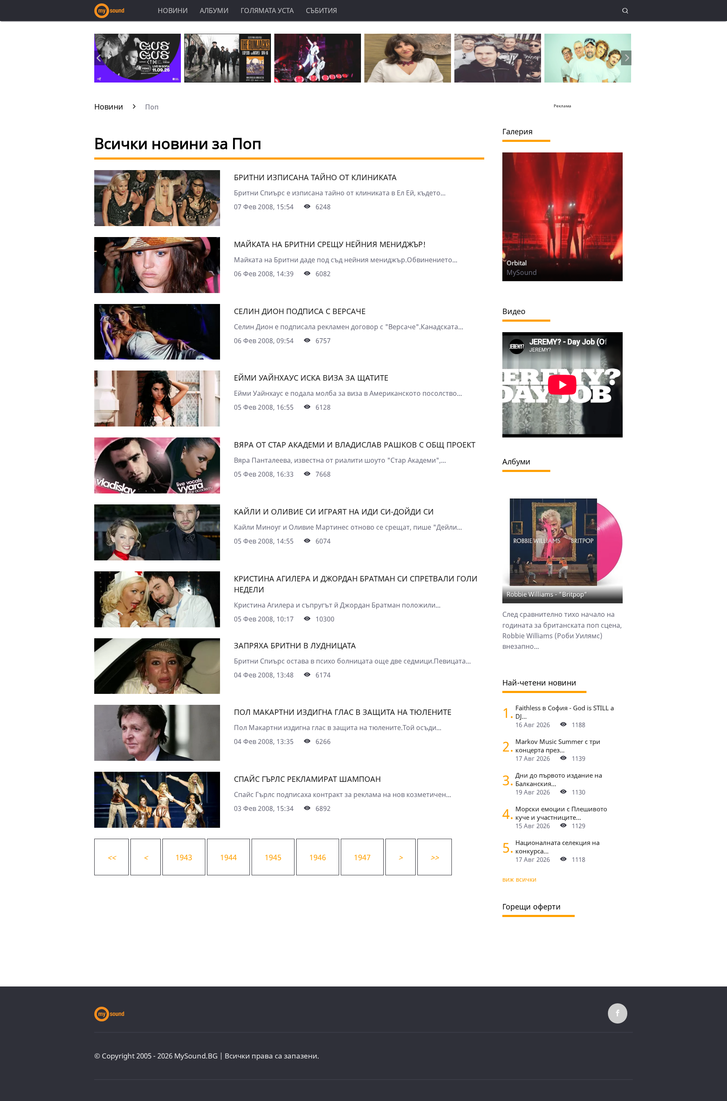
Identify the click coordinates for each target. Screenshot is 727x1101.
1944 (228, 857)
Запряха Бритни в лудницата (295, 645)
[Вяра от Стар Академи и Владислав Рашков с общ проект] (157, 490)
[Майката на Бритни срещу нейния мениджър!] (157, 290)
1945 (273, 857)
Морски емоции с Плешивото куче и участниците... (561, 813)
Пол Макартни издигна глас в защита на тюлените (342, 712)
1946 (317, 857)
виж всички (519, 879)
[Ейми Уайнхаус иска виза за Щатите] (157, 424)
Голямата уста (267, 10)
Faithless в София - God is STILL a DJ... (564, 712)
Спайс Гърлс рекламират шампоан (307, 779)
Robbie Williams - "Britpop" (547, 594)
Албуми (214, 10)
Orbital (517, 263)
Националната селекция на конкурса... (557, 846)
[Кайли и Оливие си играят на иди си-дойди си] (157, 557)
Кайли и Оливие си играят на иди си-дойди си (334, 512)
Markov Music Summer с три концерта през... (557, 745)
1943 (183, 857)
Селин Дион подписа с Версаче (300, 311)
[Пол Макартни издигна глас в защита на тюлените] (157, 758)
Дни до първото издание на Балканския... (558, 779)
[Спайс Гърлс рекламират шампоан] (157, 825)
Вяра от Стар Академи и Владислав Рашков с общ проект (354, 445)
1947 (362, 857)
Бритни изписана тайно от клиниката (315, 177)
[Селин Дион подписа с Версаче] (157, 357)
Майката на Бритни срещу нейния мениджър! (330, 244)
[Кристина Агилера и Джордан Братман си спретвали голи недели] (157, 624)
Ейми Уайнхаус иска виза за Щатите (311, 378)
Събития (321, 10)
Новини (173, 10)
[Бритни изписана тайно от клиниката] (157, 223)
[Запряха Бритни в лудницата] (157, 691)
